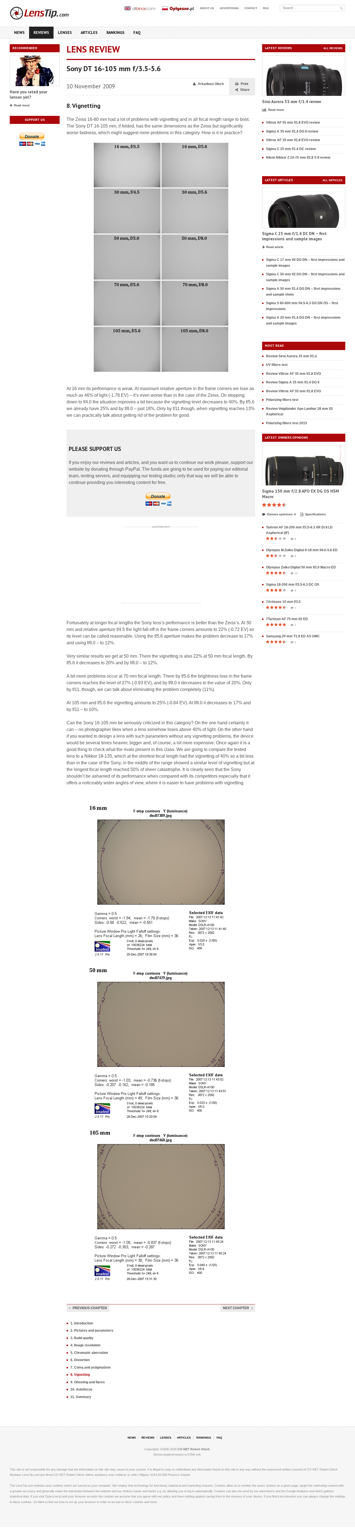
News (19, 32)
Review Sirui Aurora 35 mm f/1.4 (291, 356)
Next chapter (236, 1308)
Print (244, 84)
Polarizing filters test (282, 400)
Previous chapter (90, 1308)
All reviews (333, 48)
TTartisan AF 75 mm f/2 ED (287, 619)
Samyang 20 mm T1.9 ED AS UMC (293, 636)
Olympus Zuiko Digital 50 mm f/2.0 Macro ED (301, 567)
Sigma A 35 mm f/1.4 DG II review (292, 131)
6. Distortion (80, 1360)
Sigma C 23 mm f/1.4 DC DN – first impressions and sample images (294, 236)
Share (245, 90)
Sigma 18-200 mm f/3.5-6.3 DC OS (292, 584)
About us (207, 8)
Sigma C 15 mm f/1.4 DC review (291, 149)
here (41, 1502)
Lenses (65, 32)
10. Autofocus (81, 1389)
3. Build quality (81, 1338)
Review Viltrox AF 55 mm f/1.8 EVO (293, 391)
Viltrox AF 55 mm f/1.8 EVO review (293, 122)
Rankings (115, 32)
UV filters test (277, 365)
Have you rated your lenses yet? (28, 94)
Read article (274, 247)
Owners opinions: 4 (281, 514)
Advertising (229, 8)
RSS (266, 8)
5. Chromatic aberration (89, 1353)
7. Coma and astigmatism (90, 1367)
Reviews (41, 32)
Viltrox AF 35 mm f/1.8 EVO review (293, 140)
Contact (250, 8)
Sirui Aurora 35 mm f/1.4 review (291, 101)
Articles (89, 32)
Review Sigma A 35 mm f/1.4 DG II (292, 382)
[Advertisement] (160, 565)
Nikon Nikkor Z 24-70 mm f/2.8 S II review (298, 157)
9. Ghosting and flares (87, 1382)
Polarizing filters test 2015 (286, 423)
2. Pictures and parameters (91, 1330)
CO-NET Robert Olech (194, 1449)
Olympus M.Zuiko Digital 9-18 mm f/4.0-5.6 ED (302, 550)
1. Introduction (81, 1323)
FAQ (137, 32)
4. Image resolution (85, 1345)
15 (296, 573)
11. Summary (80, 1397)
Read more (22, 105)
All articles (333, 180)
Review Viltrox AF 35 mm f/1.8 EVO (293, 374)
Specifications (315, 514)
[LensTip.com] (47, 12)
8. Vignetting (80, 1375)
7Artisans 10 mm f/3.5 (283, 602)
